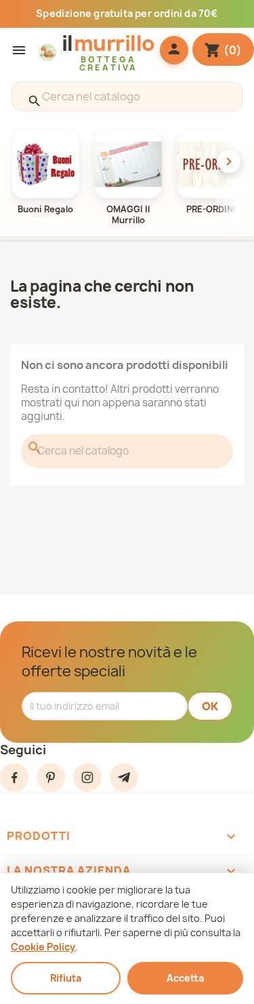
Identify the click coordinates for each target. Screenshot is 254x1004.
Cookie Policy (43, 946)
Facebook (14, 777)
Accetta (185, 977)
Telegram (124, 777)
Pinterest (51, 777)
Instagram (87, 777)
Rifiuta (65, 977)
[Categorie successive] (228, 161)
